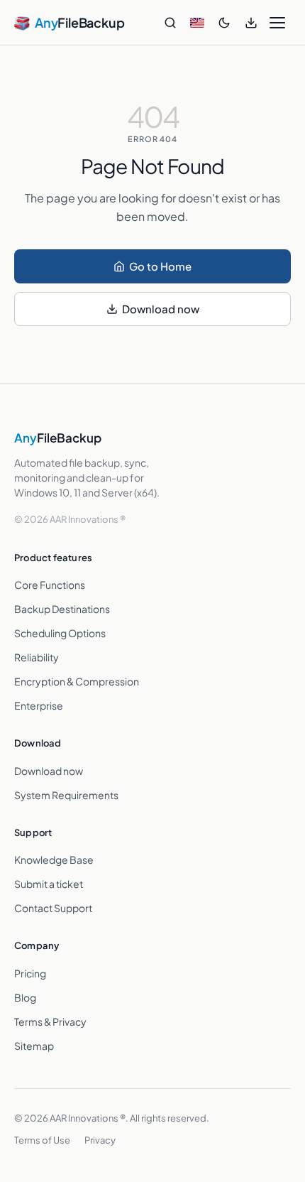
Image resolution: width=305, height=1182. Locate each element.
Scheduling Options (60, 633)
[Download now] (251, 23)
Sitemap (34, 1045)
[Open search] (170, 23)
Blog (25, 997)
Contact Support (53, 907)
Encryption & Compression (76, 681)
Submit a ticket (48, 883)
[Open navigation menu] (277, 22)
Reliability (36, 657)
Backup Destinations (62, 608)
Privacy (100, 1140)
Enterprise (38, 705)
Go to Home (160, 266)
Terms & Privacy (50, 1021)
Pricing (30, 973)
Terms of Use (42, 1140)
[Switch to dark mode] (224, 23)
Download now (160, 308)
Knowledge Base (54, 859)
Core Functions (49, 584)
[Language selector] (197, 23)
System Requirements (66, 794)
